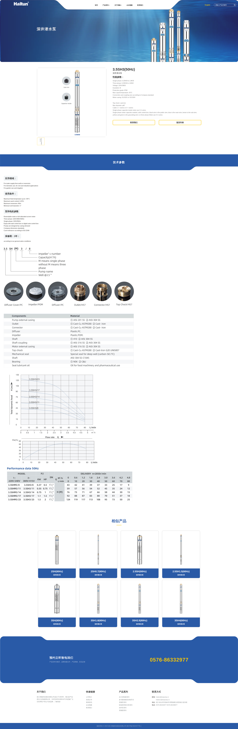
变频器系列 (122, 710)
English (207, 5)
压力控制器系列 (124, 697)
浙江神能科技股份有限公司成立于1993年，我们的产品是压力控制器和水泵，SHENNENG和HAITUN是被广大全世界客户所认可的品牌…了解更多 (55, 699)
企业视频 (89, 705)
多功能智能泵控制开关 (126, 699)
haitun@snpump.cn (162, 697)
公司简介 (89, 697)
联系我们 (89, 707)
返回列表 (180, 122)
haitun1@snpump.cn (163, 699)
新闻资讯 (89, 702)
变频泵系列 (122, 702)
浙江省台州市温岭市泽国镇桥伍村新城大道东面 (171, 702)
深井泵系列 (122, 707)
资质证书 (89, 699)
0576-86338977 (172, 705)
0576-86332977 (169, 660)
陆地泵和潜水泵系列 (125, 705)
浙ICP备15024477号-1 (133, 726)
